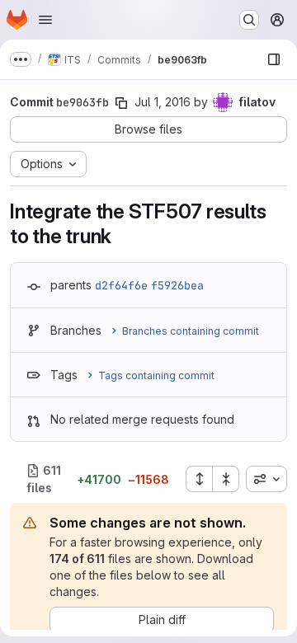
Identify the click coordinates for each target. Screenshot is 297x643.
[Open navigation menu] (45, 20)
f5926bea (177, 285)
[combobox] (266, 479)
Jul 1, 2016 (162, 102)
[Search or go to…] (249, 20)
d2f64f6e (121, 285)
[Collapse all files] (226, 479)
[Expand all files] (199, 479)
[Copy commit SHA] (121, 103)
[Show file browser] (274, 59)
